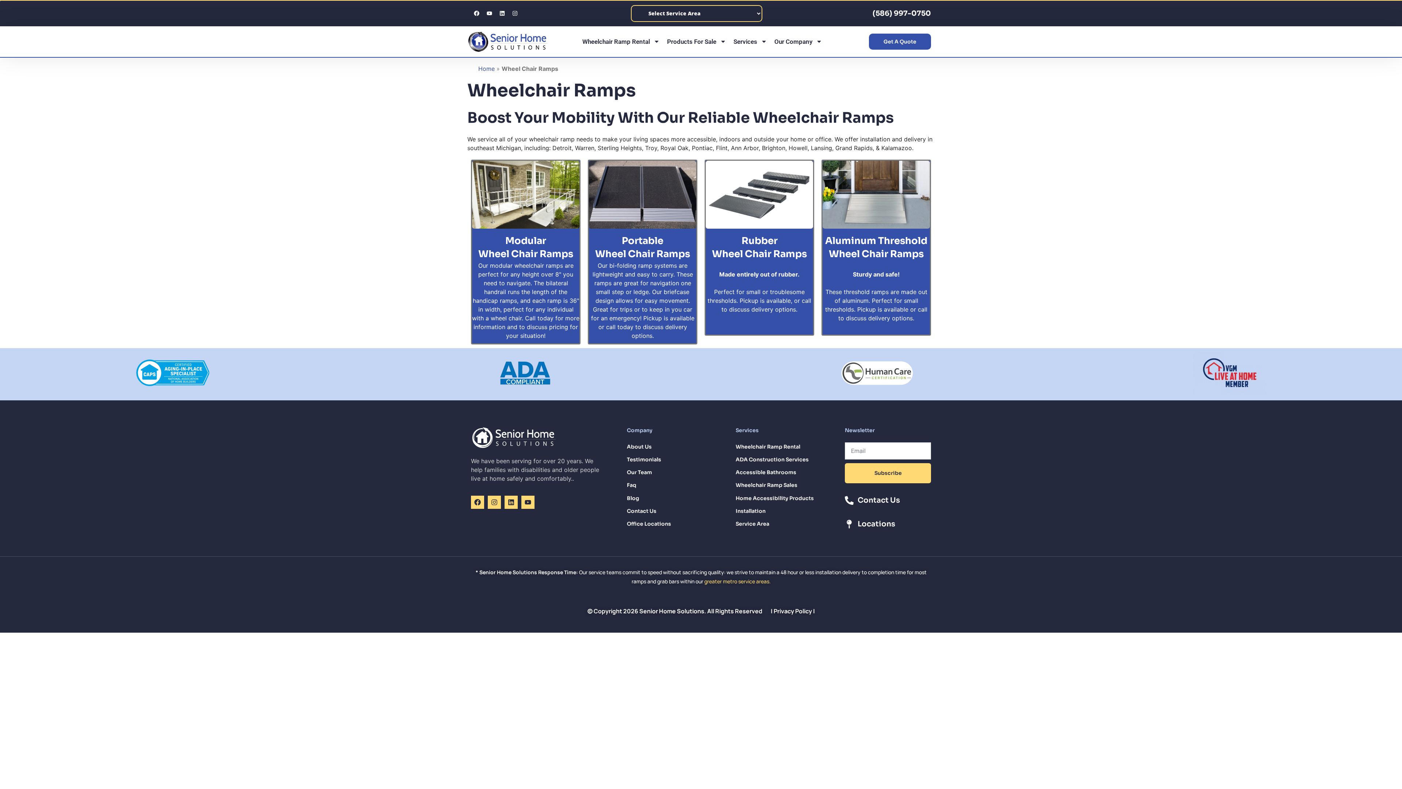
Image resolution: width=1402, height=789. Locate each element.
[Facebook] (476, 13)
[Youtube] (489, 13)
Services (745, 41)
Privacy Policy (793, 611)
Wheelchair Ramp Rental (616, 41)
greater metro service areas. (737, 581)
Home (486, 68)
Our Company (793, 41)
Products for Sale (691, 41)
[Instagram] (514, 13)
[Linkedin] (502, 13)
